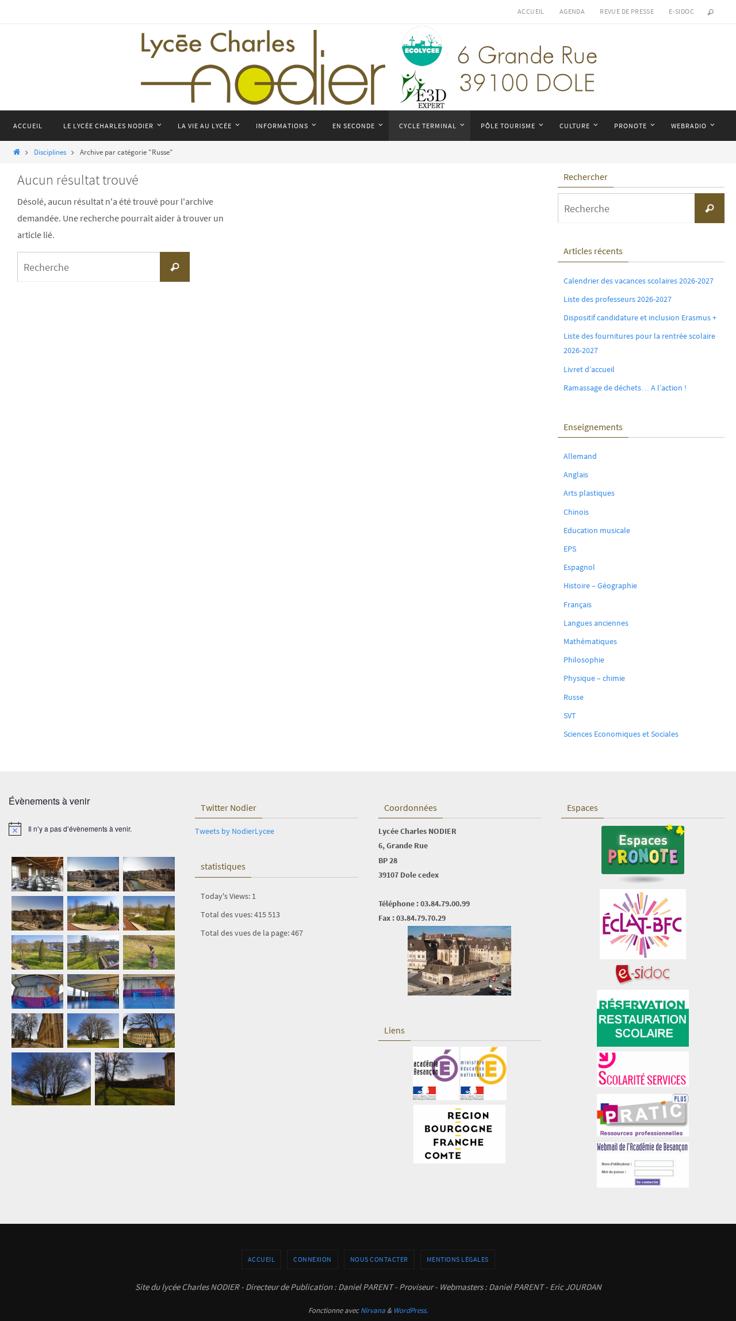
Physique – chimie (594, 678)
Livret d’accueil (589, 369)
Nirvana (373, 1310)
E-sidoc (681, 11)
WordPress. (410, 1310)
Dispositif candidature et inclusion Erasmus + (640, 317)
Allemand (580, 456)
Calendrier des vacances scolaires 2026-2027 (639, 280)
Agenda (572, 11)
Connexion (312, 1259)
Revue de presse (627, 11)
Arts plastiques (589, 493)
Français (578, 604)
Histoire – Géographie (600, 585)
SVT (570, 715)
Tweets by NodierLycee (234, 831)
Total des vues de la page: (246, 933)
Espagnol (579, 567)
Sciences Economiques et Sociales (621, 734)
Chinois (576, 512)
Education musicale (597, 530)
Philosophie (584, 659)
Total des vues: (227, 914)
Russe (574, 697)
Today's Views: (226, 896)
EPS (570, 548)
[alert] (93, 829)
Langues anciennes (596, 623)
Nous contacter (379, 1259)
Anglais (576, 474)
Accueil (531, 11)
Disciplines (50, 151)
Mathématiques (590, 641)
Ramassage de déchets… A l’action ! (625, 387)
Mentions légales (458, 1259)
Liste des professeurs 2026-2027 (618, 299)
